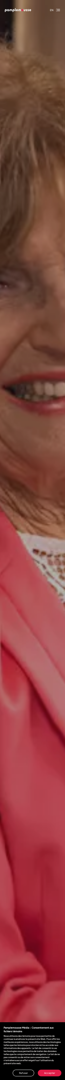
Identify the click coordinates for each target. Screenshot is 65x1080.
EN (52, 10)
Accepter (49, 1073)
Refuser (23, 1073)
